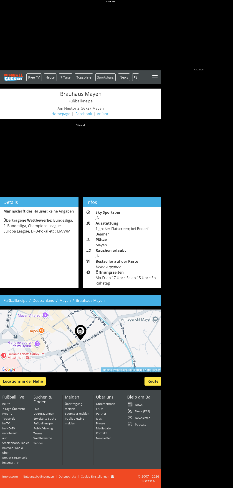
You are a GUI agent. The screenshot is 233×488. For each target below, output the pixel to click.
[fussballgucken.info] (13, 77)
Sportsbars (105, 77)
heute (6, 404)
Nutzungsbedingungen (38, 476)
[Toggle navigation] (155, 77)
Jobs (99, 418)
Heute (50, 77)
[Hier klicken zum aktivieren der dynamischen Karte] (80, 341)
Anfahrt (103, 113)
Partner (101, 413)
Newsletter (103, 438)
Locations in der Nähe (23, 381)
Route (152, 381)
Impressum (10, 476)
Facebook (84, 113)
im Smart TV (10, 463)
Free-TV (34, 77)
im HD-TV (8, 428)
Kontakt (101, 433)
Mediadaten (104, 428)
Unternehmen (105, 404)
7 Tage (66, 77)
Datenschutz (67, 476)
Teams (37, 433)
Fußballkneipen (43, 423)
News (124, 77)
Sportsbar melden (77, 413)
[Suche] (135, 77)
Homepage (60, 113)
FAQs (99, 409)
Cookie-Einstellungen (95, 476)
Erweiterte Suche (44, 418)
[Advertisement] (110, 36)
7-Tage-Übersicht (13, 409)
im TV (6, 423)
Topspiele (8, 418)
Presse (100, 423)
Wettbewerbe (42, 438)
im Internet (10, 433)
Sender (38, 443)
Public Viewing (43, 428)
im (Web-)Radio (12, 448)
